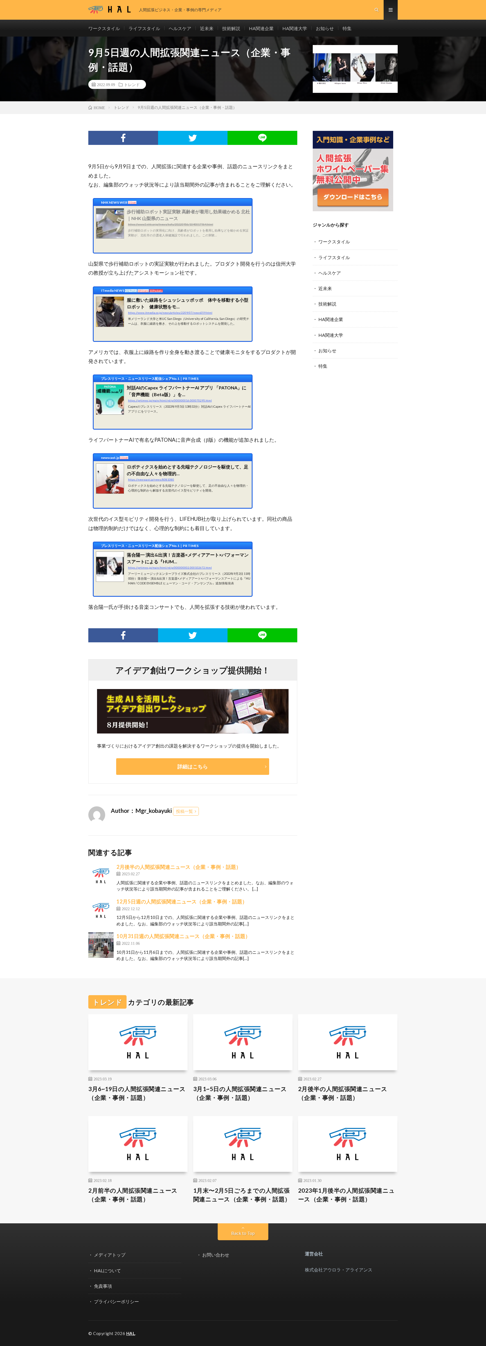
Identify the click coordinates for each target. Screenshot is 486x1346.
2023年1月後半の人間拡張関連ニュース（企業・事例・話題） (346, 1195)
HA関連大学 (294, 28)
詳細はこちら (192, 766)
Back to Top (243, 1233)
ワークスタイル (104, 28)
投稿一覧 (184, 811)
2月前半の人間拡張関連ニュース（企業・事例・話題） (133, 1195)
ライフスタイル (144, 28)
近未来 (206, 28)
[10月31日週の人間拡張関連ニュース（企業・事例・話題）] (101, 945)
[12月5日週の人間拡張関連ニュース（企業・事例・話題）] (101, 910)
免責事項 (103, 1286)
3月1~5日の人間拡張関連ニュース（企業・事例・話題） (240, 1093)
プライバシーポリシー (116, 1301)
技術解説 (231, 28)
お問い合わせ (215, 1254)
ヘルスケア (180, 28)
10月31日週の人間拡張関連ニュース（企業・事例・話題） (183, 936)
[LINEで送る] (262, 138)
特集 (347, 28)
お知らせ (325, 28)
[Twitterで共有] (193, 138)
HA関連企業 (261, 28)
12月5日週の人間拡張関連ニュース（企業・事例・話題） (181, 901)
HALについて (107, 1270)
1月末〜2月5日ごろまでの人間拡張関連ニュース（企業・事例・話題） (242, 1195)
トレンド (132, 84)
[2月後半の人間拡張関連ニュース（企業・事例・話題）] (101, 876)
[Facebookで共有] (123, 138)
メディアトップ (109, 1254)
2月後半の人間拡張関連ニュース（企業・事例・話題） (178, 867)
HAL (130, 1333)
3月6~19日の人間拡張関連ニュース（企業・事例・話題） (137, 1093)
